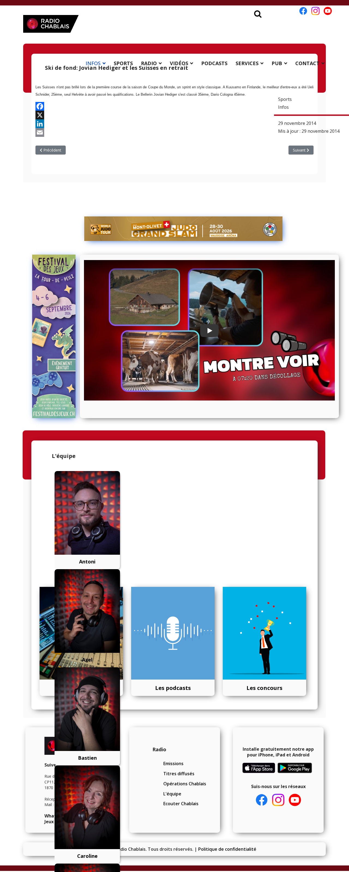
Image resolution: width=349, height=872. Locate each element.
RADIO (149, 63)
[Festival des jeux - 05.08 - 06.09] (54, 336)
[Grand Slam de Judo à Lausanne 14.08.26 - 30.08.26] (183, 228)
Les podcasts (173, 688)
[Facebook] (174, 106)
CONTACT (307, 63)
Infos (283, 107)
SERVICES (247, 63)
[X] (174, 115)
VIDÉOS (179, 63)
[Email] (174, 132)
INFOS (93, 63)
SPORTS (123, 63)
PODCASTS (214, 63)
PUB (277, 63)
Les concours (264, 688)
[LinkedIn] (174, 123)
